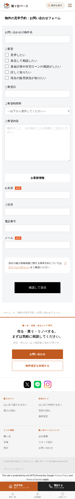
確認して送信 (37, 287)
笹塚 (6, 442)
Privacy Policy (61, 475)
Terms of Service (34, 479)
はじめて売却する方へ (50, 404)
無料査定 (43, 416)
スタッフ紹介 (46, 442)
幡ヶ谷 (7, 436)
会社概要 (43, 436)
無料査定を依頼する (37, 365)
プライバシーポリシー (14, 469)
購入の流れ (9, 410)
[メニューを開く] (70, 5)
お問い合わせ (37, 354)
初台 (6, 448)
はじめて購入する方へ (15, 404)
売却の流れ (44, 410)
